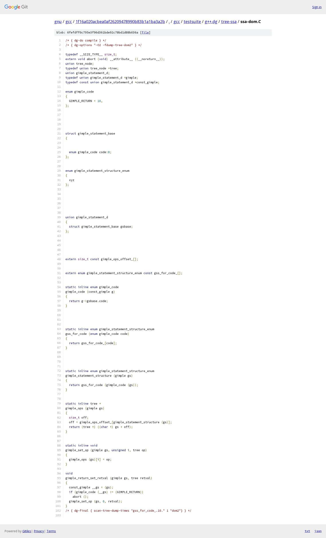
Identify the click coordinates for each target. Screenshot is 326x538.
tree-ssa (229, 21)
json (318, 531)
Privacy (39, 531)
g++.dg (211, 21)
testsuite (192, 21)
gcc (68, 21)
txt (307, 531)
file (145, 32)
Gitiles (26, 531)
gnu (58, 21)
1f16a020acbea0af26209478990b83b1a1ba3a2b (120, 21)
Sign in (317, 7)
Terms (51, 531)
